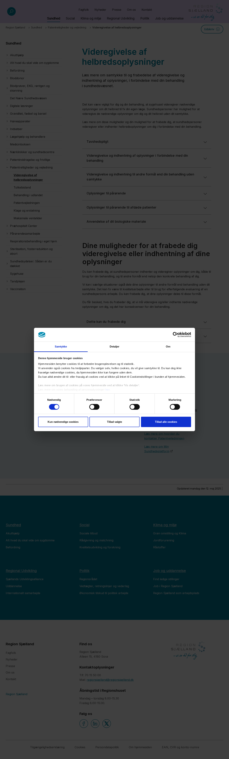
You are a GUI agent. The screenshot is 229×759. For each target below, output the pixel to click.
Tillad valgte (114, 421)
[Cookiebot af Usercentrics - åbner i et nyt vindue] (175, 334)
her (107, 389)
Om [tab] (168, 346)
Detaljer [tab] (115, 346)
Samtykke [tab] (61, 346)
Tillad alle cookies (166, 421)
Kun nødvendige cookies (63, 421)
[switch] (94, 407)
